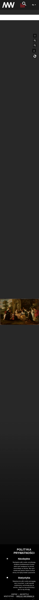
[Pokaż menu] (22, 5)
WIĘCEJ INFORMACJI (25, 596)
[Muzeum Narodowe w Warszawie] (8, 4)
